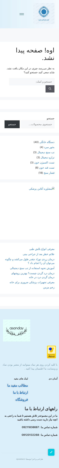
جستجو (50, 118)
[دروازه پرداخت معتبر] (29, 352)
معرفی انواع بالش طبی (41, 248)
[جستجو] (50, 88)
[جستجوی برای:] (31, 81)
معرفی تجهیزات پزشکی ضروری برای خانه (32, 282)
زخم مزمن (48, 287)
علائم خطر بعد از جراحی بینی (38, 254)
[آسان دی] (16, 330)
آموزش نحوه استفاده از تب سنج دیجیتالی (32, 268)
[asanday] (43, 13)
